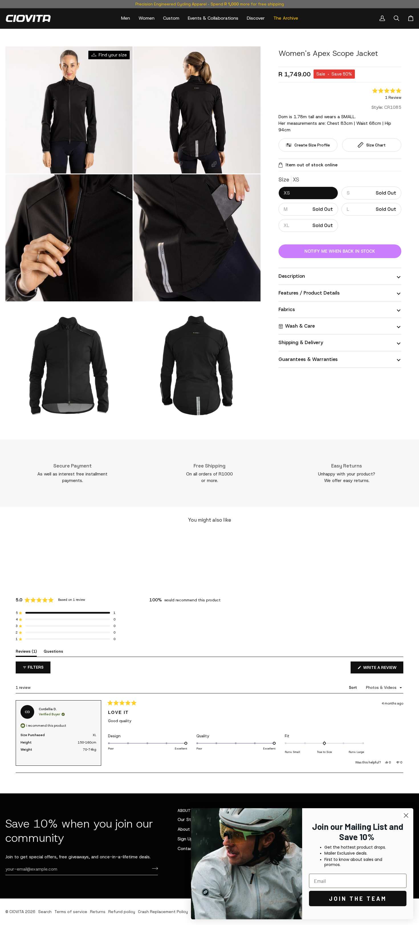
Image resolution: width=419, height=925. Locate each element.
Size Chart (376, 145)
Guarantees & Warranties (308, 359)
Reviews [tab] (26, 651)
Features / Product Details (309, 293)
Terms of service (70, 911)
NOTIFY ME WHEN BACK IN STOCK (339, 251)
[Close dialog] (406, 815)
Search (45, 911)
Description (291, 276)
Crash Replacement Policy (163, 911)
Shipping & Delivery (300, 342)
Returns (97, 911)
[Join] (153, 868)
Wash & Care (300, 326)
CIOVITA (16, 911)
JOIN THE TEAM (358, 898)
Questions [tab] (53, 651)
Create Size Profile (312, 145)
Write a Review (382, 669)
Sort (353, 687)
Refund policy (121, 911)
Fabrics (286, 309)
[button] (125, 18)
